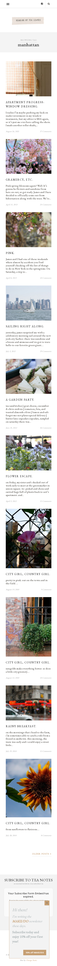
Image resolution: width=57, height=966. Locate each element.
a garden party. (20, 399)
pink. (10, 253)
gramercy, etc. (19, 179)
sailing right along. (25, 326)
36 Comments (45, 428)
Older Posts (41, 854)
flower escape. (19, 476)
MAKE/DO (20, 921)
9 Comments (46, 589)
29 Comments (45, 351)
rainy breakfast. (21, 726)
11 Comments (45, 501)
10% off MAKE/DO (35, 952)
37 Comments (45, 131)
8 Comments (46, 835)
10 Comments (45, 278)
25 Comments (45, 204)
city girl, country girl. (28, 574)
